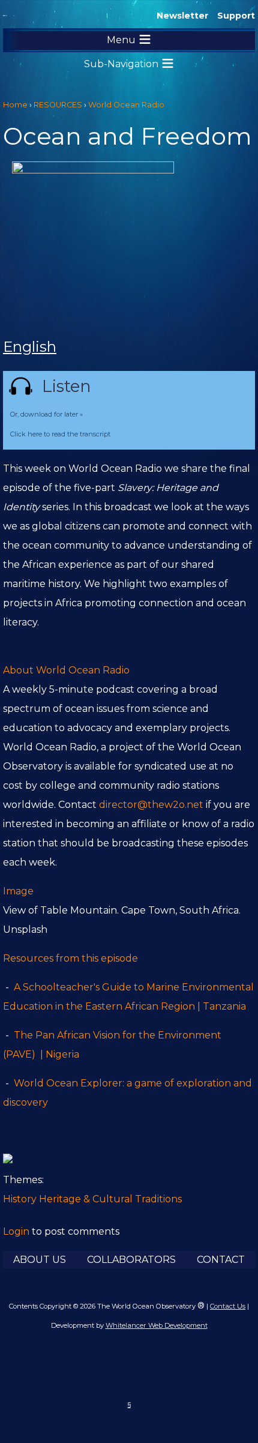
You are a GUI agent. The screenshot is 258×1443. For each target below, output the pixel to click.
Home (15, 104)
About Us (39, 1259)
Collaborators (131, 1259)
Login (16, 1231)
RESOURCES (58, 104)
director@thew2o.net (151, 804)
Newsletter (182, 15)
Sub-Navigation (121, 64)
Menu (121, 40)
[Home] (5, 15)
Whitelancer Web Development (157, 1325)
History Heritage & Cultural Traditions (92, 1199)
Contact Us (227, 1306)
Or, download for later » (46, 414)
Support (236, 15)
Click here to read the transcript (60, 434)
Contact (221, 1259)
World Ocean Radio (126, 104)
